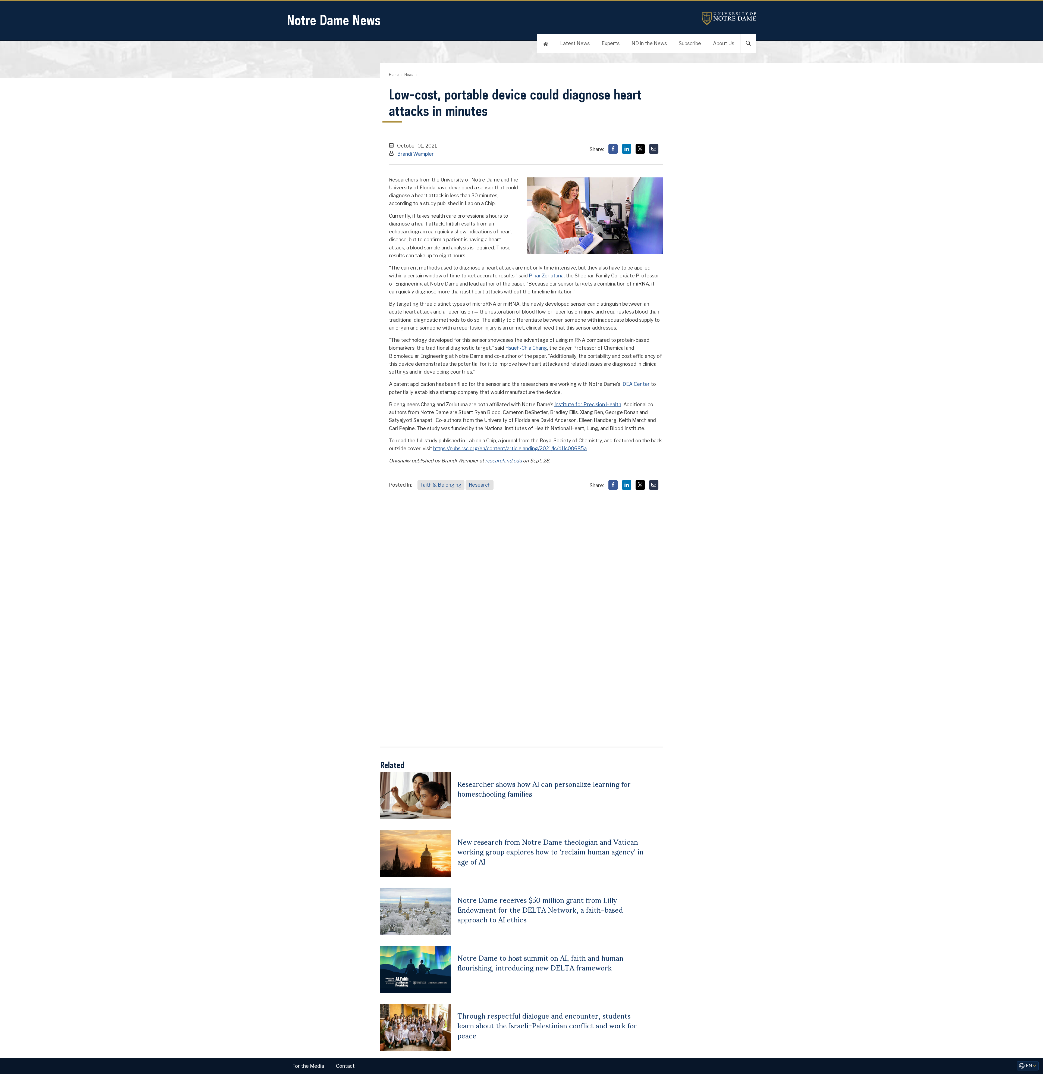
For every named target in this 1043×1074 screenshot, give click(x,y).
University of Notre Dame (729, 18)
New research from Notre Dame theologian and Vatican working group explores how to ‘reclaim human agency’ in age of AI (550, 851)
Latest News (575, 43)
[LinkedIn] (626, 149)
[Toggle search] (748, 43)
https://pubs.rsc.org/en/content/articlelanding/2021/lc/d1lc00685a (510, 448)
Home (393, 75)
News (408, 75)
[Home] (545, 43)
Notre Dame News (334, 20)
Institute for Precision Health (587, 404)
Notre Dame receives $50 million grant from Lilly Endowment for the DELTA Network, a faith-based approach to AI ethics (540, 909)
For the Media (308, 1066)
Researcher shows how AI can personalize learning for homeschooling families (544, 788)
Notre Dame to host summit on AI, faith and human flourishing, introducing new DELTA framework (540, 962)
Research (480, 485)
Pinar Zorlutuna (546, 275)
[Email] (653, 149)
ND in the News (649, 43)
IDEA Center (635, 384)
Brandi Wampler (415, 154)
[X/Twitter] (640, 149)
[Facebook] (613, 149)
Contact (345, 1066)
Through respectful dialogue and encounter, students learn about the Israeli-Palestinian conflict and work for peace (547, 1025)
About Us (723, 43)
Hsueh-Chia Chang (526, 348)
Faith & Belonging (440, 485)
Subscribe (690, 43)
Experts (611, 43)
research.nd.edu (503, 461)
